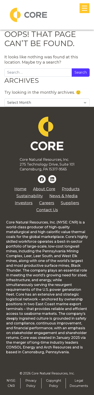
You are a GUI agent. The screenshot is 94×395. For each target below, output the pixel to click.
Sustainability (29, 196)
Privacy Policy (31, 383)
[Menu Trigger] (84, 8)
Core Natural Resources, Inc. (53, 373)
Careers (46, 203)
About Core (44, 189)
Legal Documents (79, 383)
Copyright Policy (53, 383)
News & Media (63, 196)
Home (20, 189)
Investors (24, 203)
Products (71, 189)
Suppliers (70, 203)
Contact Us (47, 210)
